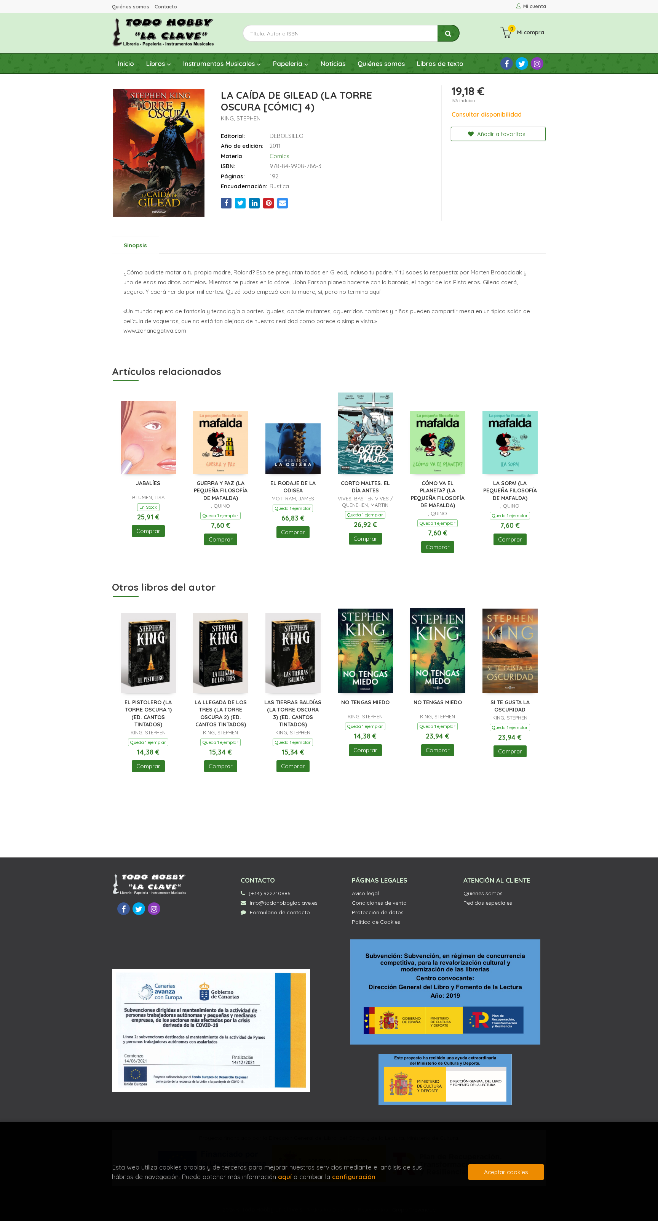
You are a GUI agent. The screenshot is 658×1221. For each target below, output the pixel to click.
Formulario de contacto (280, 912)
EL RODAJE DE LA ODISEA (293, 487)
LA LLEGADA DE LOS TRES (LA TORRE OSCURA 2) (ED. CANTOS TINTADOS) (221, 713)
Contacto (166, 6)
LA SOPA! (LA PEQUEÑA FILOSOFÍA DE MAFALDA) (510, 491)
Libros (156, 63)
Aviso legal (365, 893)
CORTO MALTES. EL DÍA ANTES (365, 487)
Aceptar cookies (506, 1172)
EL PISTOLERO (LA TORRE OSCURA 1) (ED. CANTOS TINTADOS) (148, 713)
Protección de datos (378, 912)
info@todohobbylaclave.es (284, 902)
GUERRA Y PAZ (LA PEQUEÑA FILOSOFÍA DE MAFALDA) (221, 491)
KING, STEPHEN (240, 118)
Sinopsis (135, 245)
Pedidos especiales (487, 902)
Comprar (148, 531)
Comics (279, 156)
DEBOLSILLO (286, 135)
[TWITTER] (522, 63)
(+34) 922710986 (269, 893)
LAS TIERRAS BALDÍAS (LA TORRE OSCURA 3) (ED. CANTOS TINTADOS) (292, 713)
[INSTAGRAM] (537, 63)
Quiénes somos (130, 6)
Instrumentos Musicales (220, 63)
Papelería (288, 63)
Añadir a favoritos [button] (500, 134)
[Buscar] (449, 33)
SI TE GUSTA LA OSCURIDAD (510, 706)
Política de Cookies (376, 921)
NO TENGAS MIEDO (365, 702)
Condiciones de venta (379, 902)
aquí (285, 1177)
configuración (353, 1177)
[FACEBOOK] (506, 63)
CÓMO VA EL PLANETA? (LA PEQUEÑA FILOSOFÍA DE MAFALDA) (438, 494)
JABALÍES (148, 483)
